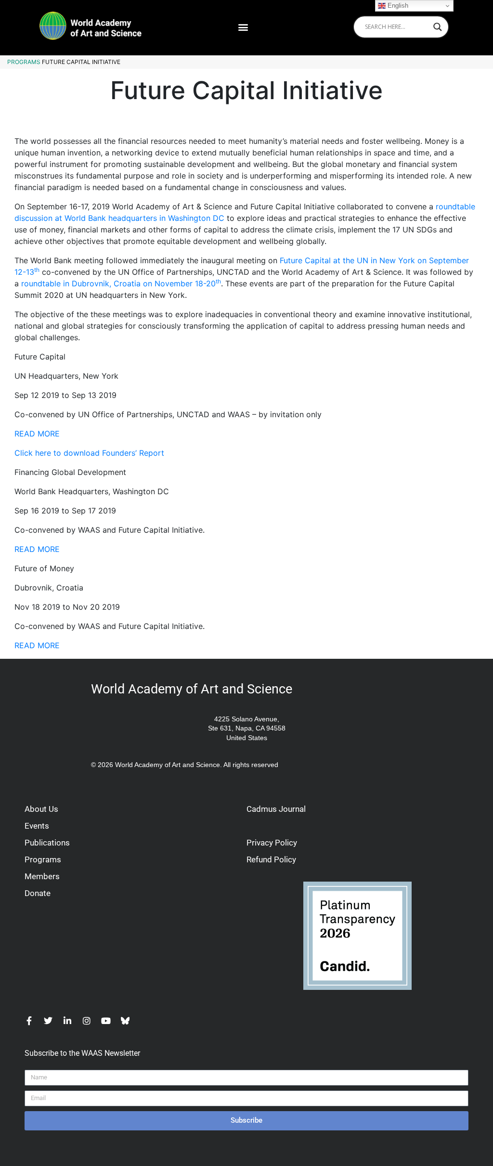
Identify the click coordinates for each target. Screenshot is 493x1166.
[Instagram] (86, 1020)
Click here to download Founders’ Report (89, 453)
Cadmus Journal (276, 809)
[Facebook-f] (29, 1020)
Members (42, 876)
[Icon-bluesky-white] (125, 1020)
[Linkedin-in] (67, 1020)
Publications (47, 842)
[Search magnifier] (437, 27)
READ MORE (37, 433)
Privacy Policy (271, 842)
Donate (38, 893)
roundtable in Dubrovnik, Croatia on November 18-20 (121, 283)
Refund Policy (271, 859)
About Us (41, 809)
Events (37, 826)
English (397, 5)
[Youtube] (106, 1020)
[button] (243, 27)
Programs (23, 61)
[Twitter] (48, 1020)
